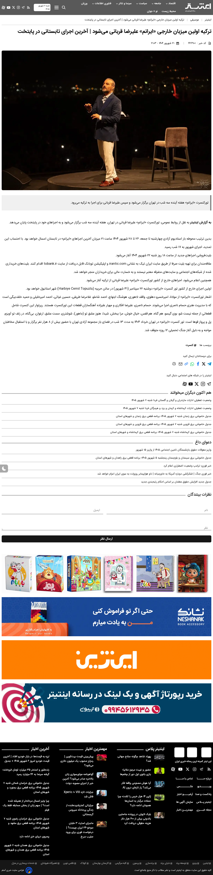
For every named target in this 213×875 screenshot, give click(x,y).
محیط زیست (169, 11)
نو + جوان (152, 11)
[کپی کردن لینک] (186, 365)
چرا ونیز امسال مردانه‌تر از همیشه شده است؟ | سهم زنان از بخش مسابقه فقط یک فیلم (26, 805)
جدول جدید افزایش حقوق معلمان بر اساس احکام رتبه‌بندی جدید (176, 482)
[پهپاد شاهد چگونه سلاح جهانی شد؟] (159, 757)
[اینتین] (106, 659)
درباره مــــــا (204, 779)
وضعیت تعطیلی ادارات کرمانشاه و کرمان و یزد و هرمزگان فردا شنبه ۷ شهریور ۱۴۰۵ (167, 408)
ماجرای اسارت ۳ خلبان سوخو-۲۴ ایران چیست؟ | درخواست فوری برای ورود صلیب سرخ (79, 830)
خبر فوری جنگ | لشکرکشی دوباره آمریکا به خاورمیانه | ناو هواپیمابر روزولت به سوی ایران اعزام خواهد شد (154, 474)
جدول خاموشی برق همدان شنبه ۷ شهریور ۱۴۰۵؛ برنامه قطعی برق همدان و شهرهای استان (26, 850)
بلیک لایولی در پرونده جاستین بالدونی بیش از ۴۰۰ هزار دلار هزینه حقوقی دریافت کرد (134, 819)
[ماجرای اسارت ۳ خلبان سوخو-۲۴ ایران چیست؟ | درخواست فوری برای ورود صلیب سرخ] (102, 824)
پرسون (136, 863)
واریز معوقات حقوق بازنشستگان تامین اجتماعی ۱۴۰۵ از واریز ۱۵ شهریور (173, 450)
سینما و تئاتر (125, 3)
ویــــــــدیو (204, 786)
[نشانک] (106, 616)
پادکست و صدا (203, 794)
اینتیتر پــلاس (203, 802)
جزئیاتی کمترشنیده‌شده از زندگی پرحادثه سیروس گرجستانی (79, 810)
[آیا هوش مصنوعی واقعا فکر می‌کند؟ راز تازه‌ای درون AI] (159, 784)
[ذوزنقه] (106, 573)
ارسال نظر (106, 539)
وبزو (194, 863)
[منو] (56, 7)
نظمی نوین (68, 863)
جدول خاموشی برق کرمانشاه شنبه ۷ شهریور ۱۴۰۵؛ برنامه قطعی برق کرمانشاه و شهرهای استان (160, 432)
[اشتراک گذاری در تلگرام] (209, 365)
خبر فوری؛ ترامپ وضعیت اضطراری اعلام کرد (187, 466)
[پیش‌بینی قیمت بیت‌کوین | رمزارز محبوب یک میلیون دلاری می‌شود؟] (102, 757)
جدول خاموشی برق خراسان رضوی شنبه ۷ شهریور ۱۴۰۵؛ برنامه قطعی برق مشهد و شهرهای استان (26, 823)
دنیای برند (165, 863)
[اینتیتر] (198, 7)
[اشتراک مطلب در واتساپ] (192, 366)
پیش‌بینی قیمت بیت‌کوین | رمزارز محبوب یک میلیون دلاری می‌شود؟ (76, 761)
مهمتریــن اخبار (184, 810)
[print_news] (174, 364)
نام (206, 510)
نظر (206, 528)
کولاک (83, 863)
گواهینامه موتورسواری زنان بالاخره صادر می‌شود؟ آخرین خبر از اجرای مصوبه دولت (78, 779)
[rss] (28, 7)
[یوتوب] (8, 7)
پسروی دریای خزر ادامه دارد (34, 836)
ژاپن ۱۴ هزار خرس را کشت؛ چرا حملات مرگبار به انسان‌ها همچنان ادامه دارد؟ (134, 801)
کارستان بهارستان (100, 863)
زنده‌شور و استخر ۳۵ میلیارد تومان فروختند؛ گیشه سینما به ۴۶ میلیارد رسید (25, 772)
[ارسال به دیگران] (180, 365)
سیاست (143, 3)
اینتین (206, 863)
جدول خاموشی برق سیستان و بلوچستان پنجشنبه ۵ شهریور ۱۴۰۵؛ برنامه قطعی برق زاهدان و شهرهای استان (153, 458)
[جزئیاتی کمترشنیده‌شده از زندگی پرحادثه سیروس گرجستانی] (102, 806)
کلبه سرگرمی (120, 863)
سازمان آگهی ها (184, 802)
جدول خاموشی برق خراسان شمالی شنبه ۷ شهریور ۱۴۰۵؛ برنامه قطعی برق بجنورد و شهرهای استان (26, 787)
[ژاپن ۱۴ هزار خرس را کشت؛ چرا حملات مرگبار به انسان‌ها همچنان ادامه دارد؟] (159, 797)
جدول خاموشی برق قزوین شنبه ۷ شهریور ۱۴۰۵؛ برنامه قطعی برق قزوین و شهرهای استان (163, 424)
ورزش (84, 3)
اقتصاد (172, 3)
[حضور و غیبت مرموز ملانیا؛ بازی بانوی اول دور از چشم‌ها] (159, 771)
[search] (64, 7)
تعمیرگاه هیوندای (49, 863)
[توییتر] (13, 7)
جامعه (158, 3)
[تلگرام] (23, 7)
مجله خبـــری (203, 810)
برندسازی (149, 863)
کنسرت (189, 345)
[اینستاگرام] (18, 7)
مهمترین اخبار (96, 749)
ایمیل (96, 510)
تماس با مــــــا (184, 779)
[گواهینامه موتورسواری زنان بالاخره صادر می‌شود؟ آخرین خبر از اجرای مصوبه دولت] (102, 775)
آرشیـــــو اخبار (185, 794)
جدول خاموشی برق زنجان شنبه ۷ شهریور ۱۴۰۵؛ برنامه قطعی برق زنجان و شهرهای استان (163, 416)
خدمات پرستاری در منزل (22, 863)
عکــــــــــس (185, 786)
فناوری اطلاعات (103, 3)
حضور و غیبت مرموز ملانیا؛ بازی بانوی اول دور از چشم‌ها (135, 772)
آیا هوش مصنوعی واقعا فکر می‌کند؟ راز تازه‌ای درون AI (136, 785)
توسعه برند (181, 863)
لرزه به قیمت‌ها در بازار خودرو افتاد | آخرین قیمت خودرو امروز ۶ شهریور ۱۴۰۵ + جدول (26, 758)
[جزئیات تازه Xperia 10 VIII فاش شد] (102, 793)
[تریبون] (106, 702)
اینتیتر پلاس (155, 749)
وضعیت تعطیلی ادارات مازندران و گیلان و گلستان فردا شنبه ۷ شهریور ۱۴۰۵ (171, 400)
